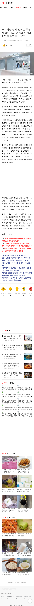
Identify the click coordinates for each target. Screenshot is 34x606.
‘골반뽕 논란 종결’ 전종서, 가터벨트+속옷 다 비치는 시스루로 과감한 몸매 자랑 (17, 274)
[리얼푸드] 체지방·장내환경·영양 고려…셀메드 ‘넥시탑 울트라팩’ (24, 487)
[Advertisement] (17, 17)
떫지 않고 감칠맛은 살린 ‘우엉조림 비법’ (24, 468)
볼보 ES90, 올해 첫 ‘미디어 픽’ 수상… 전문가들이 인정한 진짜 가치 (13, 338)
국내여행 (6, 359)
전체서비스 (21, 603)
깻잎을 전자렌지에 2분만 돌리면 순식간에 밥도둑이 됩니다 (9, 551)
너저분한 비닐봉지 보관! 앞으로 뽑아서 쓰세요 (9, 487)
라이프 (18, 8)
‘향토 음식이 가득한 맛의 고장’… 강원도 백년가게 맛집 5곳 (13, 366)
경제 (11, 8)
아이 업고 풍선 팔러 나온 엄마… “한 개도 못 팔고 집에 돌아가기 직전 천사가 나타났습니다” (16, 262)
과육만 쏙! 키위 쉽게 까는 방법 (24, 531)
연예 (6, 8)
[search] (30, 2)
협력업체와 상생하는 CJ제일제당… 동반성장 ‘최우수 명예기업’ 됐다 (16, 269)
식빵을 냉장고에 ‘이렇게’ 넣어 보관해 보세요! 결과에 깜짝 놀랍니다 (24, 571)
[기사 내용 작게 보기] (28, 46)
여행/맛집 (6, 349)
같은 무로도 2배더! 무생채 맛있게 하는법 (9, 531)
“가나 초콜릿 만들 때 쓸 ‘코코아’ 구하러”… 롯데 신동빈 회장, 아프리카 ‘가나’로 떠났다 (16, 256)
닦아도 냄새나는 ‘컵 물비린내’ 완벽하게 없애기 (9, 507)
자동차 (5, 340)
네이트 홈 (12, 603)
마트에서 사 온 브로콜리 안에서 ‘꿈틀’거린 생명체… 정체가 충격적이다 (16, 279)
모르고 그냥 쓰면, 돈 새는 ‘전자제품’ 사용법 (24, 507)
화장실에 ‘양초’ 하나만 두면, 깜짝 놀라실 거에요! (24, 551)
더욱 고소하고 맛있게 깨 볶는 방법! (9, 570)
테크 (25, 8)
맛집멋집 (6, 368)
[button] (30, 601)
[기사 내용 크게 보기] (30, 45)
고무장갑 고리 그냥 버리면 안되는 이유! (9, 468)
